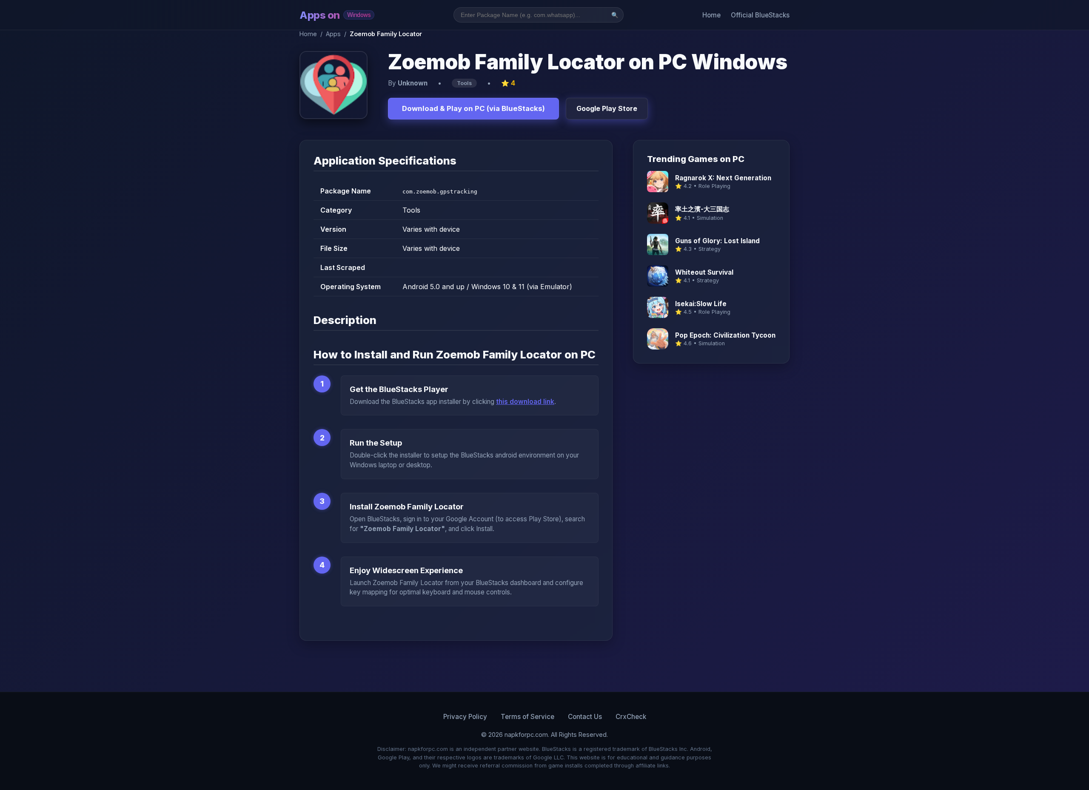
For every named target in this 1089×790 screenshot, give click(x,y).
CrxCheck (631, 717)
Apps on (335, 15)
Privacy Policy (465, 717)
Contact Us (585, 717)
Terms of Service (527, 717)
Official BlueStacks (760, 15)
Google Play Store (606, 108)
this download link (525, 402)
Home (711, 15)
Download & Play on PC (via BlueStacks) (473, 108)
